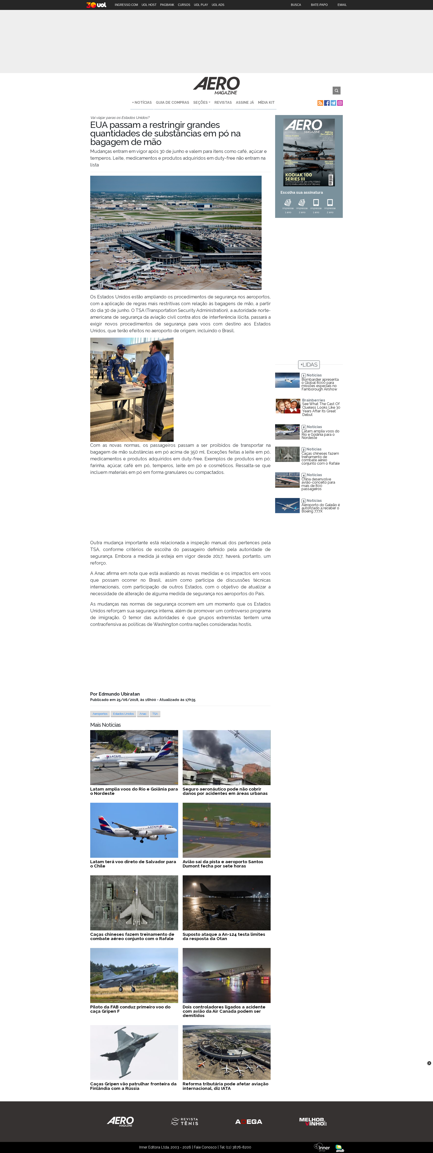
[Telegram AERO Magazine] (333, 102)
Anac (143, 713)
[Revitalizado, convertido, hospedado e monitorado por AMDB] (340, 1148)
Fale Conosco (205, 1147)
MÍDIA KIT (266, 102)
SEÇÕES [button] (200, 102)
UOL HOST (149, 5)
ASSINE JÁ (245, 102)
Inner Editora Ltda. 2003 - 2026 (165, 1147)
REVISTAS (223, 102)
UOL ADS (218, 5)
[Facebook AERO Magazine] (326, 102)
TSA (155, 713)
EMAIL (342, 5)
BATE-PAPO (319, 5)
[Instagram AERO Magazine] (339, 102)
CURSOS (184, 5)
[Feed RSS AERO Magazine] (320, 102)
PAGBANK (167, 5)
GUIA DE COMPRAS (172, 102)
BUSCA (296, 5)
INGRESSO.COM (126, 5)
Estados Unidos (123, 713)
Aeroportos (100, 713)
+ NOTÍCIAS (142, 102)
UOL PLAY (201, 5)
